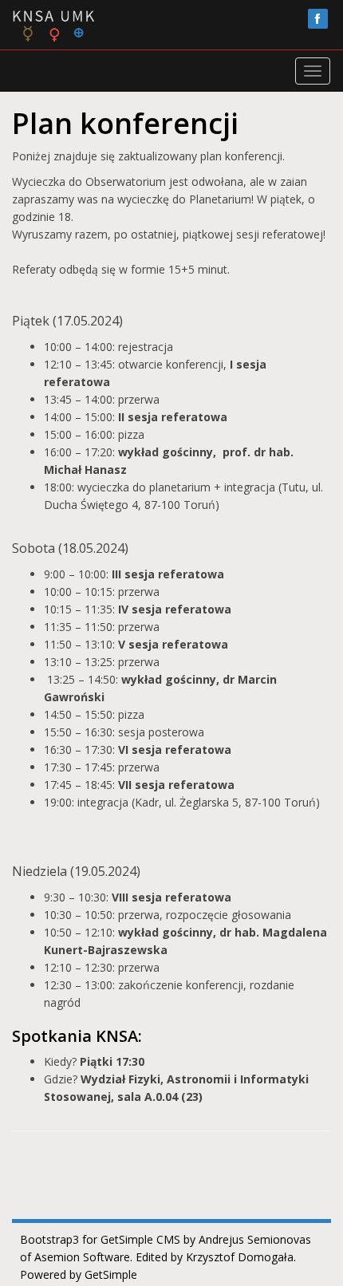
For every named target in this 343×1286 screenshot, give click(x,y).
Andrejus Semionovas (255, 1239)
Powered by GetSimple (78, 1274)
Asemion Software (82, 1256)
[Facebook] (318, 19)
